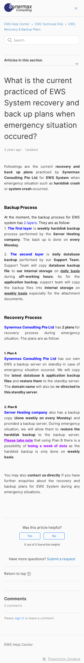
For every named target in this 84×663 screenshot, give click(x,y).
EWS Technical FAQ (49, 24)
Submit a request (61, 559)
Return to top (15, 573)
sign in (19, 618)
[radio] (29, 535)
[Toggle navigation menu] (75, 8)
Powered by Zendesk (64, 659)
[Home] (18, 10)
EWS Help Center (16, 24)
